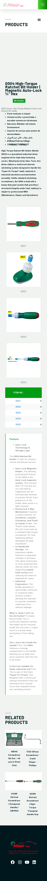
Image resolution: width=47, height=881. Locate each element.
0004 (18, 418)
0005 (18, 424)
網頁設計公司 (15, 853)
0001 (18, 401)
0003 (18, 412)
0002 (18, 407)
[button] (39, 19)
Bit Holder (19, 101)
